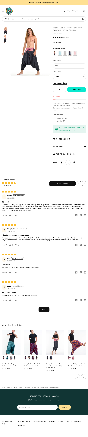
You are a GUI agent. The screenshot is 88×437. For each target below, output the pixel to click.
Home (3, 387)
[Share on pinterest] (85, 215)
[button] (57, 38)
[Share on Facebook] (61, 162)
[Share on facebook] (76, 215)
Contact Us (21, 425)
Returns (60, 421)
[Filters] (79, 183)
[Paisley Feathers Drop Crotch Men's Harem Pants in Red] (33, 342)
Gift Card (21, 421)
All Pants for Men (18, 387)
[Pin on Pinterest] (74, 162)
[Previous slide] (77, 376)
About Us (69, 421)
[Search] (83, 19)
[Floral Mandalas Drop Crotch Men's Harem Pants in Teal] (11, 342)
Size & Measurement (40, 421)
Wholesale (77, 421)
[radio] (55, 53)
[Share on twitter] (80, 215)
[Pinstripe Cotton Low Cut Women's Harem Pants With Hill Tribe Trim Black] (55, 342)
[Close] (84, 127)
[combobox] (44, 19)
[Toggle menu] (3, 11)
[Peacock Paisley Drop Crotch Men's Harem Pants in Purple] (77, 342)
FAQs (28, 421)
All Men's (9, 387)
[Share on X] (68, 162)
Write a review (62, 184)
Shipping (52, 421)
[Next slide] (83, 376)
